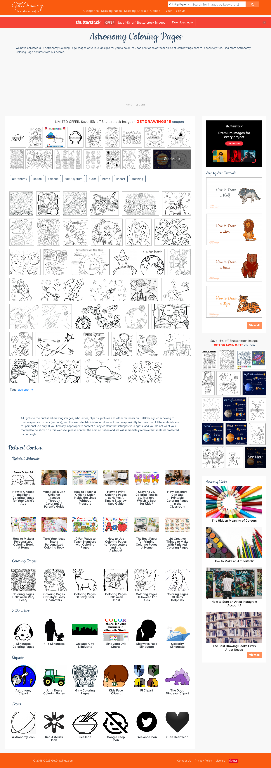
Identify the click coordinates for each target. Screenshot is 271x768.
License (220, 760)
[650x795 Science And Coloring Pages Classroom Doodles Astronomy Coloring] (136, 319)
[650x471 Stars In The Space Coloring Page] (56, 346)
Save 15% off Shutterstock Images (234, 341)
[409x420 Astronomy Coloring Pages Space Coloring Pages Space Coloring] (106, 235)
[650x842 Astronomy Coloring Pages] (125, 264)
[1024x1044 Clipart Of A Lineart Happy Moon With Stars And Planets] (25, 264)
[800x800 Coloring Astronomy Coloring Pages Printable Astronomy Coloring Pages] (176, 346)
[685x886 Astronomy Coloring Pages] (152, 264)
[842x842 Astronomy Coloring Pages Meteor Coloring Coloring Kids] (176, 206)
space (37, 179)
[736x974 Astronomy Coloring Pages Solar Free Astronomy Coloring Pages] (22, 235)
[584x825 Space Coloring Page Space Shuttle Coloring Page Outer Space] (48, 235)
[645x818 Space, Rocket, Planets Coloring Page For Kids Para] (21, 346)
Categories (91, 11)
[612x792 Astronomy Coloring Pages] (147, 346)
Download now (182, 22)
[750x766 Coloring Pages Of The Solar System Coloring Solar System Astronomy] (104, 206)
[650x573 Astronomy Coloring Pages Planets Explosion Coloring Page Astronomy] (173, 235)
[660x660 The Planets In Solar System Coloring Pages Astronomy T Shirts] (93, 346)
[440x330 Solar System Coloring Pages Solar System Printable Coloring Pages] (171, 319)
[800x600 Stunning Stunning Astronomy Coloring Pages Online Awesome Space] (145, 373)
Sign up (180, 10)
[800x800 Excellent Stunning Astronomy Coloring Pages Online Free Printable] (24, 373)
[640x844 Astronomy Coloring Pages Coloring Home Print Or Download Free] (179, 264)
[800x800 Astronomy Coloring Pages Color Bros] (144, 292)
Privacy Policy (203, 760)
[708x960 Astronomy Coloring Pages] (122, 346)
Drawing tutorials (136, 11)
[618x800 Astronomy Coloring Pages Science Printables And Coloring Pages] (75, 235)
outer (92, 179)
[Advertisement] (137, 78)
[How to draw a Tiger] (234, 301)
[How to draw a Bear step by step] (234, 265)
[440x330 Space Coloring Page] (103, 373)
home (106, 179)
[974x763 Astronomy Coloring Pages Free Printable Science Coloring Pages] (140, 206)
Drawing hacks (111, 11)
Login (169, 10)
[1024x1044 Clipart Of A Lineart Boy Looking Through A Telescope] (24, 319)
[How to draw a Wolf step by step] (234, 193)
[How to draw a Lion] (234, 229)
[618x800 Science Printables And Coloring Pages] (56, 264)
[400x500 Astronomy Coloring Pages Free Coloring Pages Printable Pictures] (138, 235)
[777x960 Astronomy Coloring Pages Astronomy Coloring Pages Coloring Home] (21, 206)
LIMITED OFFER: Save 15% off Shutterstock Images (94, 122)
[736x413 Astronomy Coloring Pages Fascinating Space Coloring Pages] (61, 292)
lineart (120, 179)
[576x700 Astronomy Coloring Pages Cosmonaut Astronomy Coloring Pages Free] (21, 292)
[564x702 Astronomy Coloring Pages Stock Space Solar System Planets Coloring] (48, 206)
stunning (137, 179)
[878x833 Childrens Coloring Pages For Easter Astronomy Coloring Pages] (176, 292)
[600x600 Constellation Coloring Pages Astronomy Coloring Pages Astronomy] (57, 319)
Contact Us (184, 760)
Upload (155, 11)
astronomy (19, 179)
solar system (73, 179)
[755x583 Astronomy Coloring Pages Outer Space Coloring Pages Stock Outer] (108, 292)
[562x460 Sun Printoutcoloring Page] (90, 264)
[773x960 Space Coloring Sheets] (75, 206)
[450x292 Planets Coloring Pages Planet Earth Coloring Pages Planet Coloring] (98, 319)
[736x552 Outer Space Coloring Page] (61, 373)
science (53, 179)
